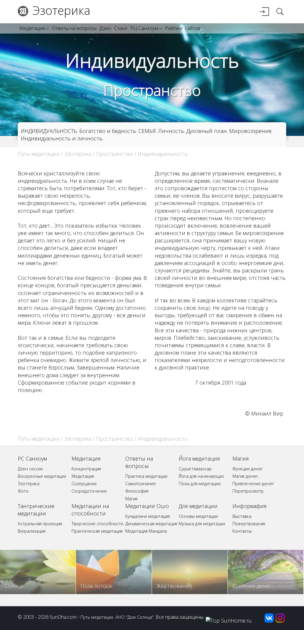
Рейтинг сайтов (182, 28)
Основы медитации (198, 516)
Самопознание (140, 483)
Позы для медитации (200, 483)
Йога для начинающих (201, 476)
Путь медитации (39, 153)
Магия (131, 499)
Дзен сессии (30, 469)
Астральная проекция (40, 523)
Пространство (152, 90)
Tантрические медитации (36, 509)
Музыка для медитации (202, 523)
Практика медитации (146, 476)
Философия (136, 491)
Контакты (242, 531)
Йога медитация (199, 458)
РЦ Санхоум (144, 28)
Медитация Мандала (146, 531)
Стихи (120, 28)
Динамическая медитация (151, 523)
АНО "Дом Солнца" (134, 617)
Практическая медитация (97, 531)
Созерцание (84, 483)
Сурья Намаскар (195, 469)
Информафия (249, 506)
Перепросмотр (248, 491)
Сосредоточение (89, 491)
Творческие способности (97, 523)
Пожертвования (248, 523)
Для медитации (198, 506)
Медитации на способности (90, 509)
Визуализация (31, 531)
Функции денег (247, 469)
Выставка (241, 516)
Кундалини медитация (147, 516)
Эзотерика (61, 10)
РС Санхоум (32, 458)
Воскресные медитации (42, 476)
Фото (23, 491)
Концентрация (86, 469)
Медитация (32, 28)
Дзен (105, 28)
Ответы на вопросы (74, 28)
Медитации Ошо (147, 506)
